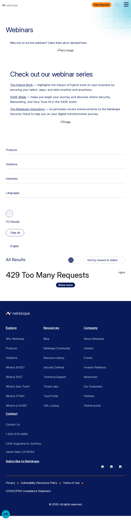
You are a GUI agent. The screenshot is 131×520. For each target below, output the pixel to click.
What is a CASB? (16, 405)
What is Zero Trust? (18, 386)
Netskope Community (56, 348)
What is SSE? (14, 377)
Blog (46, 338)
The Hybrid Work (21, 85)
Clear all (15, 232)
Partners (89, 396)
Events (88, 358)
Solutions (11, 164)
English (14, 246)
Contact (12, 413)
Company (91, 328)
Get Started (101, 4)
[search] (117, 4)
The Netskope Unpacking (27, 109)
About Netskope (94, 338)
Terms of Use (71, 483)
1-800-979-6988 (17, 434)
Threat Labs (50, 386)
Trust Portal (50, 396)
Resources (34, 15)
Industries (12, 178)
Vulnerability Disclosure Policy (39, 483)
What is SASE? (15, 367)
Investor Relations (95, 367)
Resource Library (53, 358)
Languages (12, 193)
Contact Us (13, 424)
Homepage (14, 15)
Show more (65, 285)
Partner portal (92, 405)
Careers (88, 348)
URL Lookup (51, 405)
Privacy (10, 483)
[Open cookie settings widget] (6, 514)
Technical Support (54, 377)
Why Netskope (15, 338)
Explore (11, 328)
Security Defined (53, 367)
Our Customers (93, 386)
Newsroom (90, 377)
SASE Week (18, 97)
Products (11, 150)
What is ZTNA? (15, 396)
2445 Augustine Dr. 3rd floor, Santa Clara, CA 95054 (24, 445)
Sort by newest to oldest (102, 260)
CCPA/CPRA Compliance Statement (28, 491)
